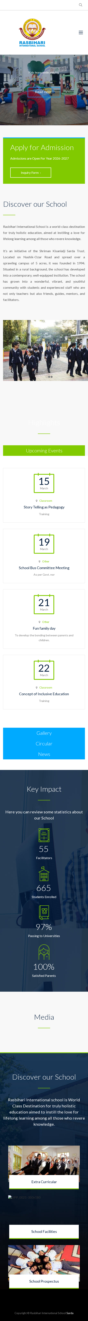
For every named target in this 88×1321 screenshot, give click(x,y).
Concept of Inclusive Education (44, 694)
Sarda (70, 1313)
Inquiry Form (30, 172)
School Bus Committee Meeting (44, 567)
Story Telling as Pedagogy (44, 507)
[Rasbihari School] (32, 32)
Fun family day (44, 628)
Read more (43, 92)
